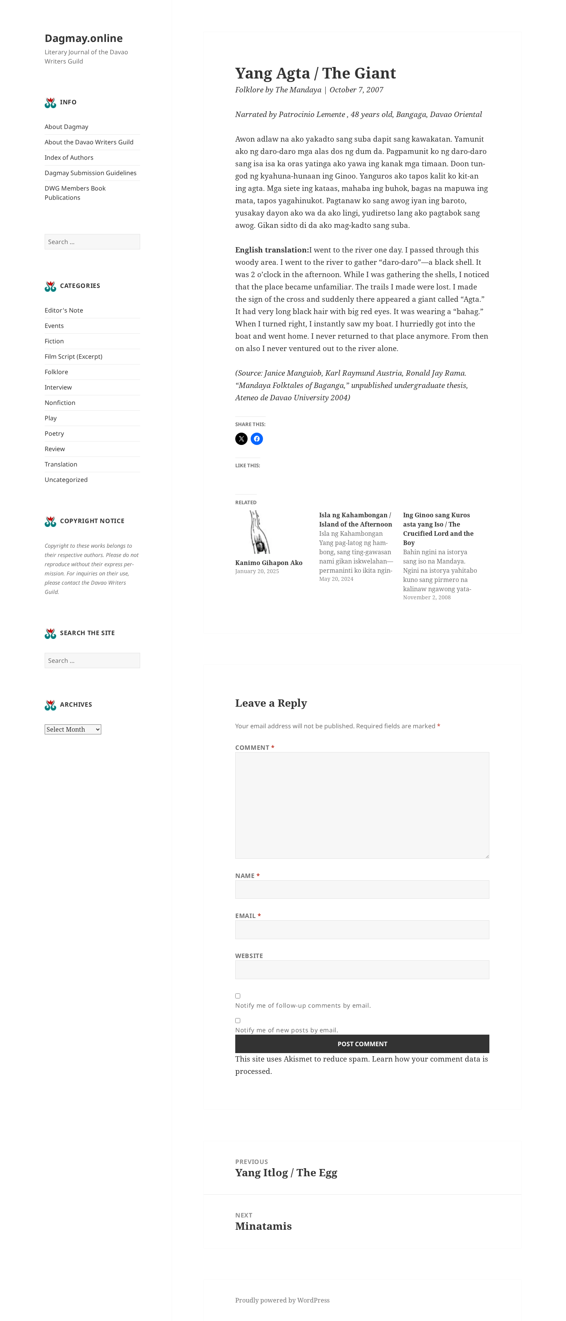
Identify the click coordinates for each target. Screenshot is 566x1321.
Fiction (54, 341)
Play (51, 418)
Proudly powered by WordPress (282, 1300)
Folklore (56, 372)
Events (54, 325)
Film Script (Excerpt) (73, 356)
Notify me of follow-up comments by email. (303, 1005)
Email (248, 915)
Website (249, 955)
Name (247, 875)
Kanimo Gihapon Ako (269, 562)
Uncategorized (66, 479)
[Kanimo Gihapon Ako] (273, 532)
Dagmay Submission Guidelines (91, 173)
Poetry (54, 433)
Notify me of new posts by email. (286, 1030)
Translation (61, 464)
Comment (255, 747)
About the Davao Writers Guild (89, 142)
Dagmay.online (84, 38)
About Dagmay (66, 126)
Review (55, 449)
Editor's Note (64, 310)
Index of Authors (69, 157)
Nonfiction (60, 402)
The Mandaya (298, 90)
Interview (58, 387)
